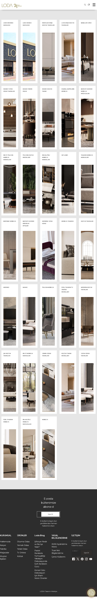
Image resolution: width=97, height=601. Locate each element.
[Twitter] (78, 559)
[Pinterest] (82, 559)
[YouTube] (91, 559)
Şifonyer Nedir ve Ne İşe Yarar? (40, 544)
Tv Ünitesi (21, 552)
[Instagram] (86, 559)
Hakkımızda (5, 541)
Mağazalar (4, 552)
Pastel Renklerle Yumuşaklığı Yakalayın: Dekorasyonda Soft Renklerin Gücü (40, 558)
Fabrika (3, 549)
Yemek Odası (23, 545)
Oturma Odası (23, 541)
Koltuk (20, 556)
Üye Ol (50, 514)
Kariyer (3, 545)
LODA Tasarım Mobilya (48, 591)
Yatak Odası (22, 549)
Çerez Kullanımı (58, 557)
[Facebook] (73, 559)
